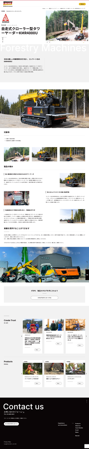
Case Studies (79, 428)
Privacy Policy (7, 442)
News (77, 432)
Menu (82, 4)
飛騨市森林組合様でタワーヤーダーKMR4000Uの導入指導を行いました (53, 336)
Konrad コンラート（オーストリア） (14, 11)
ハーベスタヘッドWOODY (32, 379)
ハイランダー (71, 379)
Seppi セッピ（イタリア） (51, 376)
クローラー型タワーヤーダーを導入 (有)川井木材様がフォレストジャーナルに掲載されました (75, 337)
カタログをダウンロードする (44, 297)
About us (77, 425)
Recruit (77, 435)
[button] (49, 42)
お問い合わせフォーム (13, 412)
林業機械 (3, 11)
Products (78, 423)
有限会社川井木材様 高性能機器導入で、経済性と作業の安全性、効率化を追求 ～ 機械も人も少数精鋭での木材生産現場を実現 (32, 341)
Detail (2, 38)
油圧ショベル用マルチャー (53, 379)
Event (77, 430)
